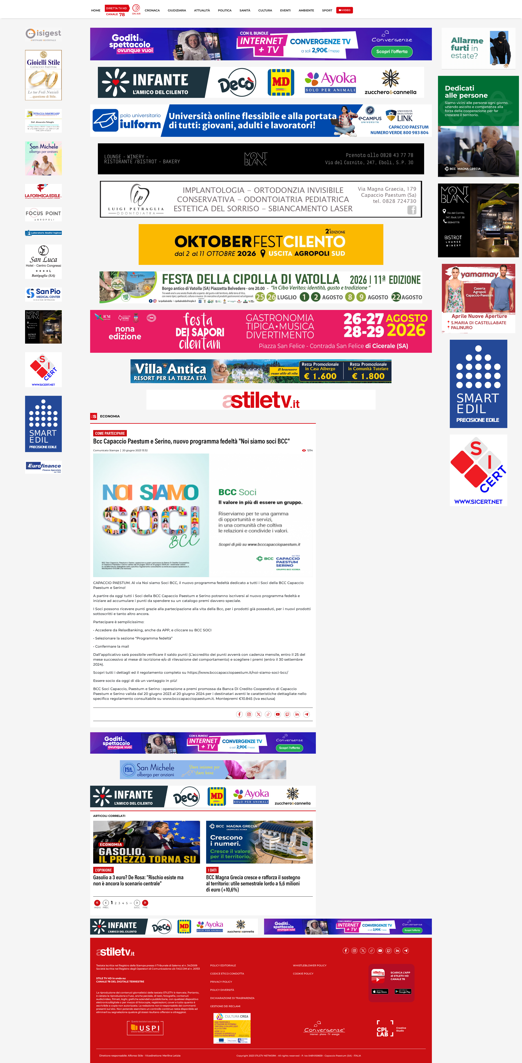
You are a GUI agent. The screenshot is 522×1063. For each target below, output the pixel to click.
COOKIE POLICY (303, 973)
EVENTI (285, 10)
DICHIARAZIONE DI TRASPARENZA (232, 998)
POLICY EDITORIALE (223, 965)
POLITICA (224, 10)
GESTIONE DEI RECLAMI (225, 1006)
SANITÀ (245, 10)
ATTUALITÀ (202, 10)
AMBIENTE (306, 10)
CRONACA (152, 10)
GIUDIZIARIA (177, 10)
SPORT (327, 10)
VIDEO (345, 10)
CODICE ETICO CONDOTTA (227, 973)
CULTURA (265, 10)
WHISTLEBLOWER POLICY (309, 965)
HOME (95, 10)
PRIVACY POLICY (221, 981)
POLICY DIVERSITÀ (222, 989)
